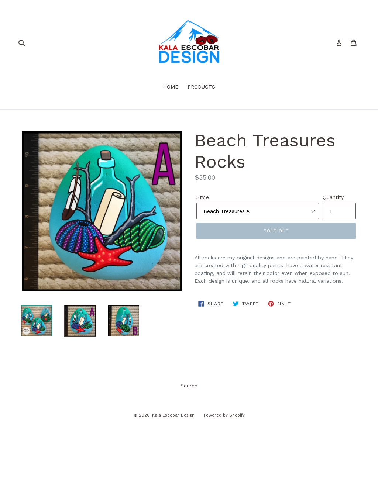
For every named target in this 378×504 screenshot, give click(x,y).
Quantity (333, 197)
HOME (170, 87)
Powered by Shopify (224, 415)
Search (189, 386)
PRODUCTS (201, 87)
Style (202, 197)
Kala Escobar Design (173, 415)
